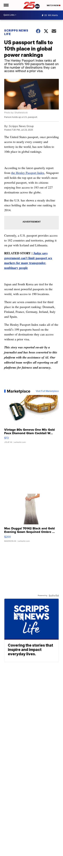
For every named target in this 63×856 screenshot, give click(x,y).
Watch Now (53, 5)
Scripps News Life (16, 32)
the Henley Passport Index (27, 173)
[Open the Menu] (6, 5)
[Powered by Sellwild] (54, 595)
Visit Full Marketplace (47, 391)
